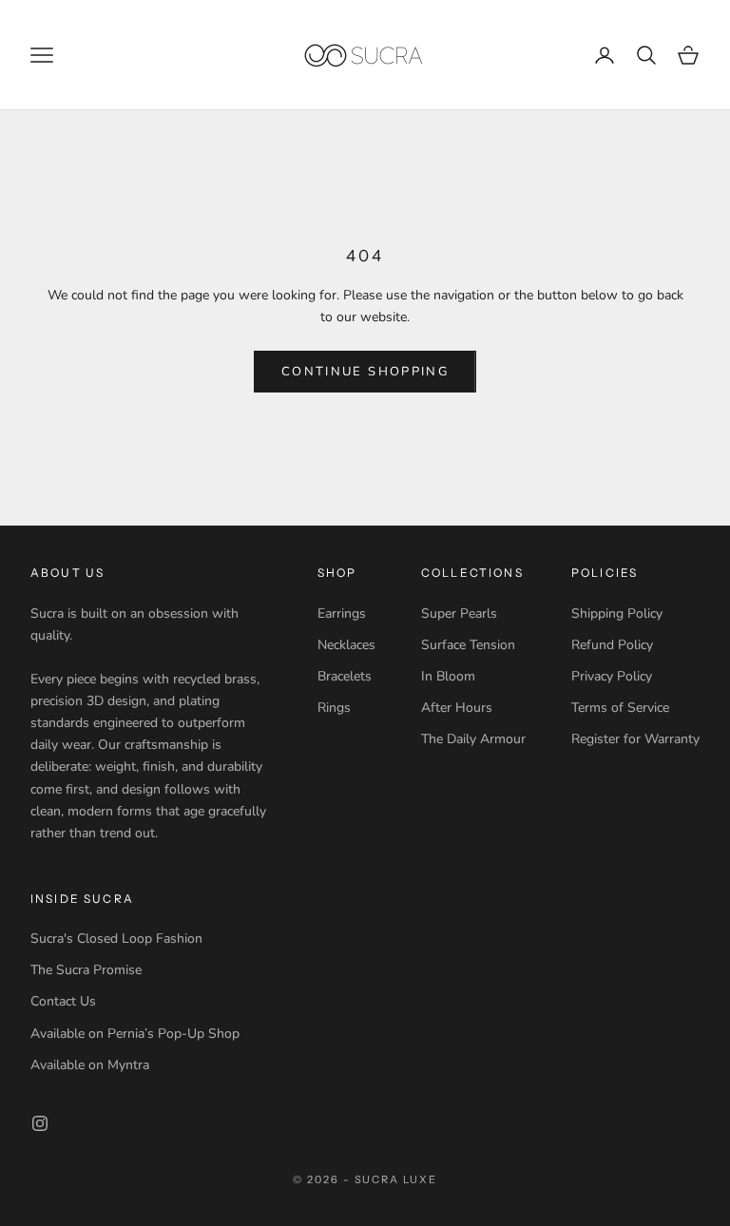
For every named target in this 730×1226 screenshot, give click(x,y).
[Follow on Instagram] (39, 1123)
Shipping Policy (617, 613)
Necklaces (346, 645)
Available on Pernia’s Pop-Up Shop (135, 1034)
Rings (334, 708)
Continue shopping (365, 371)
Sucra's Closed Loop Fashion (116, 938)
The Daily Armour (473, 739)
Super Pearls (459, 613)
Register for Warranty (635, 739)
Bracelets (344, 676)
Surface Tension (468, 645)
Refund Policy (612, 645)
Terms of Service (620, 708)
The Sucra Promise (86, 970)
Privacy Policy (611, 676)
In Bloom (448, 676)
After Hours (456, 708)
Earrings (341, 613)
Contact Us (63, 1001)
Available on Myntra (89, 1065)
